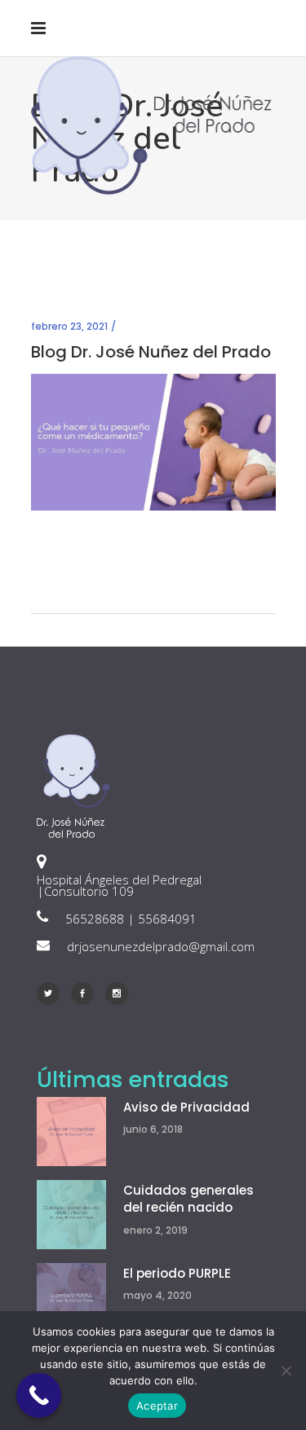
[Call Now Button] (38, 1395)
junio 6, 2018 (153, 1129)
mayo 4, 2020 (157, 1295)
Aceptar (157, 1405)
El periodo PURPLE (177, 1273)
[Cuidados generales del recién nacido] (71, 1214)
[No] (285, 1370)
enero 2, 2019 (155, 1230)
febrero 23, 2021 (69, 326)
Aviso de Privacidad (186, 1107)
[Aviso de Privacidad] (71, 1131)
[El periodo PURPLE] (71, 1297)
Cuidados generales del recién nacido (188, 1199)
